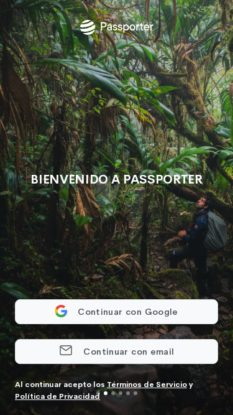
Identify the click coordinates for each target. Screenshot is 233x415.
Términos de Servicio (147, 384)
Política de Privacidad (57, 396)
